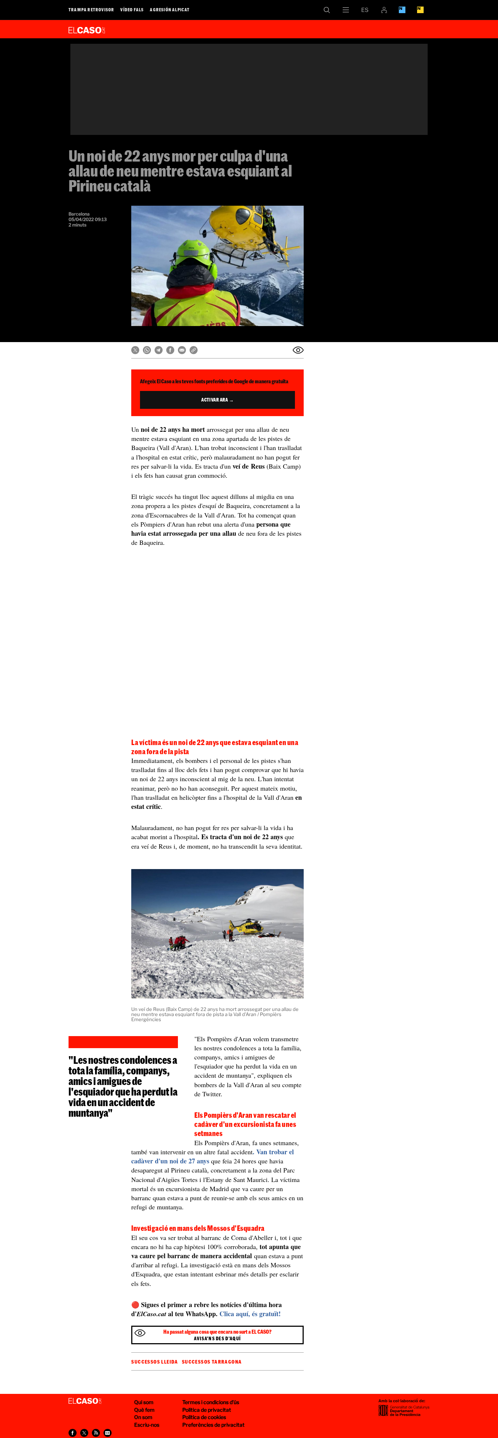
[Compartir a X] (135, 350)
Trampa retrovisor (91, 9)
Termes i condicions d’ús (210, 1402)
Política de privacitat (206, 1410)
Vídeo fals (132, 9)
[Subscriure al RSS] (96, 1433)
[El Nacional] (420, 10)
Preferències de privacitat (213, 1425)
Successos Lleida (154, 1362)
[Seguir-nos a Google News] (108, 1433)
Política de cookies (204, 1417)
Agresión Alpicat (170, 9)
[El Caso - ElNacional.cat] (85, 1401)
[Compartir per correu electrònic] (182, 350)
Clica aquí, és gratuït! (250, 1313)
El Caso (87, 28)
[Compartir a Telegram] (159, 350)
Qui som (143, 1402)
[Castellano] (365, 10)
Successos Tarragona (212, 1362)
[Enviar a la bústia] (298, 350)
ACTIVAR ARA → (217, 399)
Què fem (144, 1410)
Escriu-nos (146, 1425)
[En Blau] (402, 10)
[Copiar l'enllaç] (194, 350)
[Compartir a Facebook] (170, 350)
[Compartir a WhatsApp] (147, 350)
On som (143, 1417)
